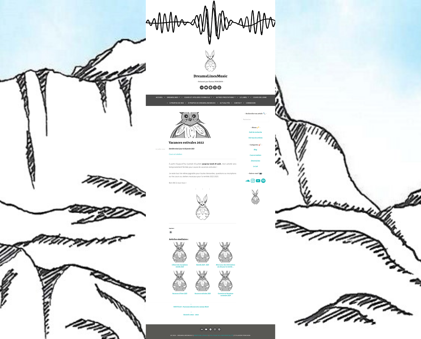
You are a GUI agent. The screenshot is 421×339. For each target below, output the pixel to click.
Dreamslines (172, 97)
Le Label (243, 97)
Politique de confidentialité (221, 335)
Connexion (251, 103)
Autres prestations (225, 97)
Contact (238, 103)
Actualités (225, 103)
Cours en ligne (260, 97)
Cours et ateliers (175, 154)
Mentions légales (201, 335)
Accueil (159, 97)
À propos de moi (177, 103)
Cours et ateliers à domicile (197, 97)
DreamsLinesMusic (210, 76)
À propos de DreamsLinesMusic (202, 103)
